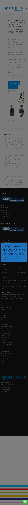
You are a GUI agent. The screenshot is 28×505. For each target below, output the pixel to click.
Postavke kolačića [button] (7, 259)
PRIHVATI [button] (16, 259)
